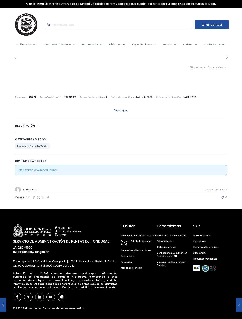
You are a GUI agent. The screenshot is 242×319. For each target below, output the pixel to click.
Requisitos (127, 261)
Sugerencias (200, 252)
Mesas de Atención (131, 267)
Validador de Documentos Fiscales (171, 263)
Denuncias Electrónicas (206, 247)
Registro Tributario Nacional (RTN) (136, 243)
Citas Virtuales (165, 241)
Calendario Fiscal (166, 247)
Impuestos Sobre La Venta (32, 146)
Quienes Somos (201, 235)
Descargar (121, 110)
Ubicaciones (199, 241)
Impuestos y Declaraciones (136, 250)
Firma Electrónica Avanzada (172, 235)
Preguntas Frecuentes (205, 258)
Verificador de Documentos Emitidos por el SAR (172, 254)
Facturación (127, 256)
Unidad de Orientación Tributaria (139, 235)
